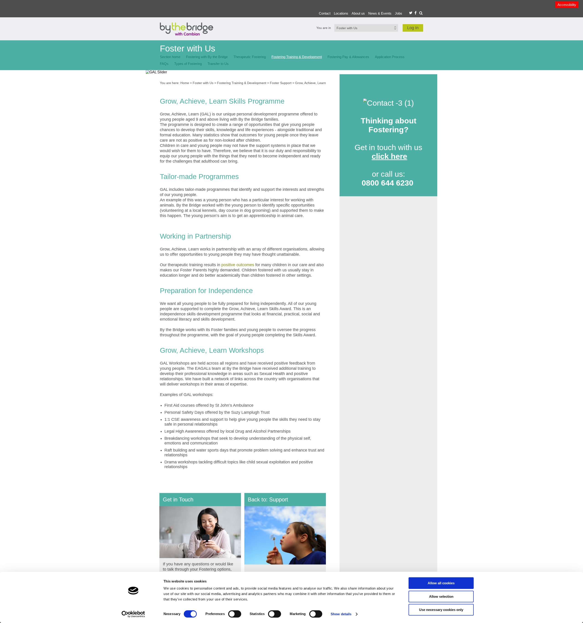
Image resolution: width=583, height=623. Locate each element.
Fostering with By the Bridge (207, 57)
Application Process (389, 57)
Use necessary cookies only (441, 610)
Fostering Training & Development (296, 57)
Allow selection (441, 596)
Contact (324, 13)
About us (358, 13)
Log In (413, 28)
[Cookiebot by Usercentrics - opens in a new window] (133, 614)
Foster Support (281, 83)
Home (184, 83)
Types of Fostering (188, 64)
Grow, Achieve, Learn (310, 83)
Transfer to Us (218, 64)
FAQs (164, 64)
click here (389, 156)
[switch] (234, 614)
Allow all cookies (441, 583)
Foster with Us (203, 83)
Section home (170, 57)
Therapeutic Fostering (249, 57)
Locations (341, 13)
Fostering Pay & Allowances (348, 57)
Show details (341, 614)
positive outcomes (237, 265)
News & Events (379, 13)
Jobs (398, 13)
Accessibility (566, 5)
